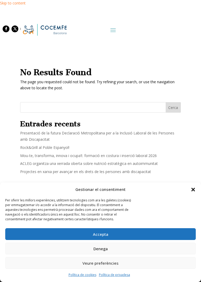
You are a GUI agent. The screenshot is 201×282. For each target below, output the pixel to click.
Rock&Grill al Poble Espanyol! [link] (44, 147)
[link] (44, 29)
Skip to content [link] (13, 3)
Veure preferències (100, 263)
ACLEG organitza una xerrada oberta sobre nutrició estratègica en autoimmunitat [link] (89, 163)
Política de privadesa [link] (114, 275)
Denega (100, 248)
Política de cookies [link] (82, 275)
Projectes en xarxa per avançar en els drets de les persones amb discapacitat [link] (85, 171)
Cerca (173, 107)
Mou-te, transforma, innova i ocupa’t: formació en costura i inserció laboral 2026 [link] (88, 155)
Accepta (100, 234)
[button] (193, 189)
